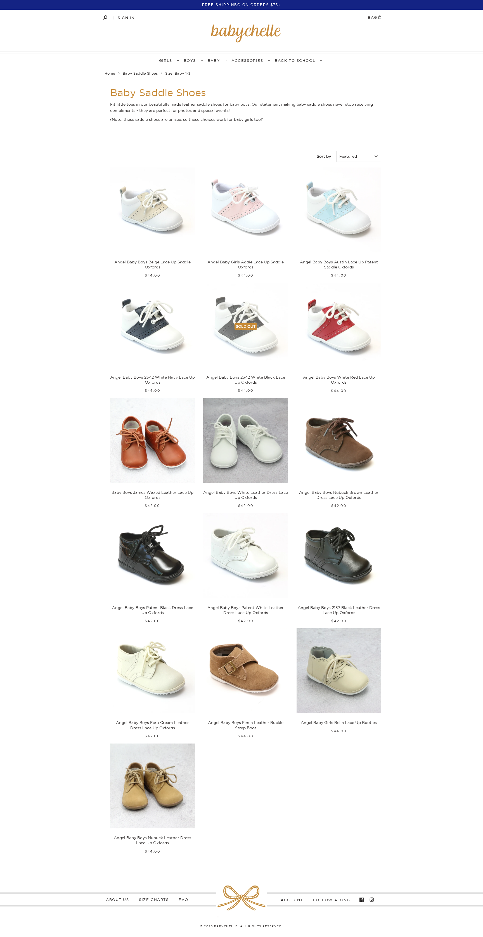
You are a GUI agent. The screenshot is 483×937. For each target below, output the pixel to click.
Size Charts (154, 899)
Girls (165, 60)
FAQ (183, 899)
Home (110, 73)
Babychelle (226, 926)
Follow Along (331, 900)
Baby (214, 60)
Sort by (324, 156)
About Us (117, 899)
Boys (190, 60)
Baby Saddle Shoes (140, 73)
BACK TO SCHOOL (295, 60)
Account (292, 900)
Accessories (247, 60)
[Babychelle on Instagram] (370, 899)
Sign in (126, 18)
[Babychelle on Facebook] (360, 899)
